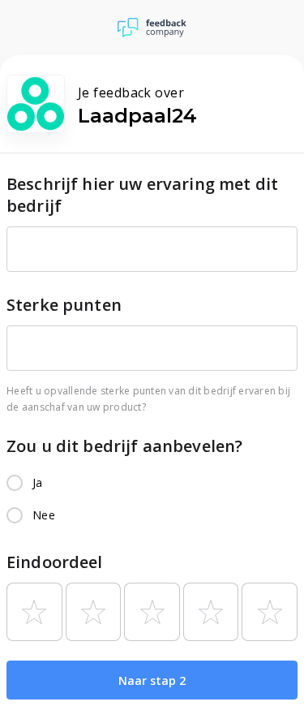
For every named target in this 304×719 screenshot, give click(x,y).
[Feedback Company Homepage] (152, 27)
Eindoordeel (54, 562)
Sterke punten (64, 305)
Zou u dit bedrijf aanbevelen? (124, 446)
